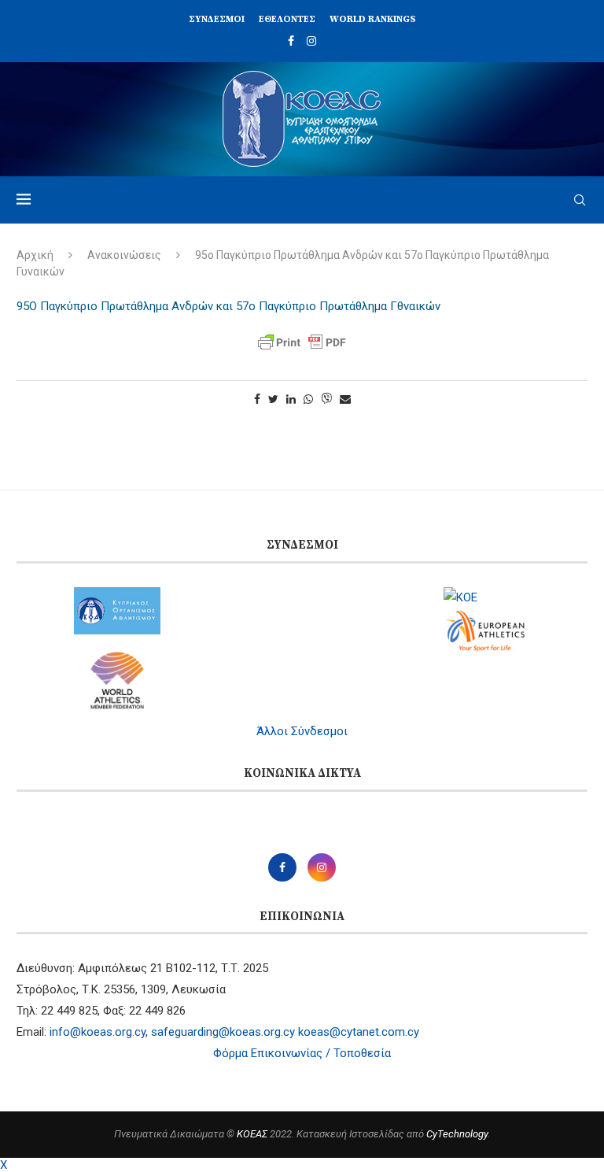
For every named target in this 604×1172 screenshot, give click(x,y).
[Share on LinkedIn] (291, 399)
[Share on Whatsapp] (308, 399)
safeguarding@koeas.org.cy (223, 1032)
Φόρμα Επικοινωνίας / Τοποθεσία (302, 1053)
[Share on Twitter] (273, 399)
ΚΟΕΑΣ (252, 1134)
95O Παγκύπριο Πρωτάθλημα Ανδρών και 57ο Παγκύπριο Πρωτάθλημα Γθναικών (228, 306)
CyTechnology (457, 1134)
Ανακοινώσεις (124, 255)
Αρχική (35, 255)
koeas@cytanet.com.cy (358, 1032)
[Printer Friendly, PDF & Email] (302, 342)
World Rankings (373, 19)
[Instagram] (311, 41)
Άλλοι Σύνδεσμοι (302, 731)
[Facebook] (291, 41)
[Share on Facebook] (257, 399)
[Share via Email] (345, 399)
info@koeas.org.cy (97, 1032)
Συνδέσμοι (217, 19)
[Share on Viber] (326, 399)
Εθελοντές (287, 19)
